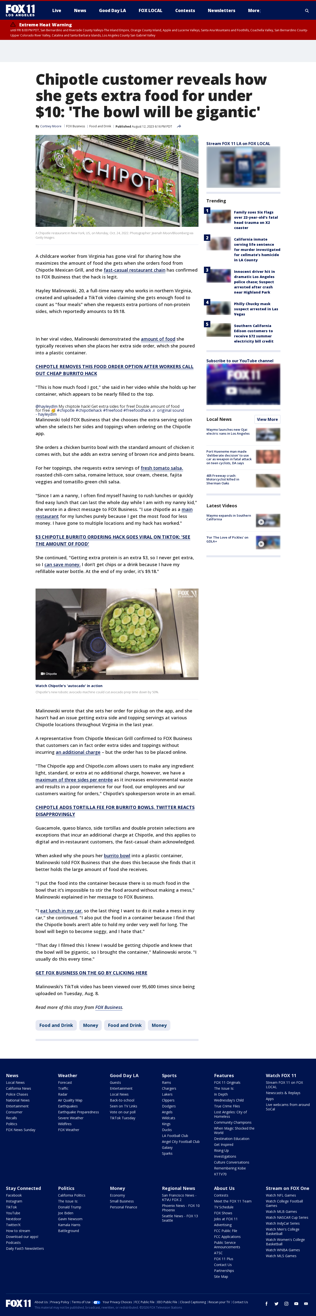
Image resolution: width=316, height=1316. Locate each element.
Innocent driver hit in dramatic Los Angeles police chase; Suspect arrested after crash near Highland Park (254, 282)
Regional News (178, 1188)
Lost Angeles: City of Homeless (230, 1114)
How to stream (18, 1230)
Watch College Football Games (284, 1203)
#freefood (112, 410)
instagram (286, 1304)
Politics (11, 1123)
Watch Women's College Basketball (285, 1241)
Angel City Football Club (181, 1141)
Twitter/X (13, 1224)
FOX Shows (223, 1213)
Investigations (225, 1156)
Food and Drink (100, 126)
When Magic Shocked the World (234, 1130)
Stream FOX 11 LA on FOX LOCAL (238, 143)
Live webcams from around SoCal (288, 1106)
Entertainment (17, 1106)
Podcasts (13, 1242)
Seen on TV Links (123, 1106)
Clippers (168, 1100)
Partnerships (224, 1270)
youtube (296, 1304)
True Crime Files (227, 1106)
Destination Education (231, 1138)
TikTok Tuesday (122, 1118)
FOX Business (75, 126)
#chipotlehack (89, 410)
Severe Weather (70, 1118)
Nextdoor (13, 1219)
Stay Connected (23, 1188)
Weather (67, 1075)
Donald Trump (69, 1207)
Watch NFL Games (281, 1195)
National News (18, 1100)
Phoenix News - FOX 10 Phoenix (181, 1207)
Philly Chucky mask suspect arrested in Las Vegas (256, 308)
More (253, 10)
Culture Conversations (231, 1162)
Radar (62, 1094)
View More (267, 419)
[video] (268, 520)
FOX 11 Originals (227, 1082)
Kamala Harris (69, 1224)
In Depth (221, 1094)
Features (224, 1075)
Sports (169, 1075)
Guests (115, 1082)
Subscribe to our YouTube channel (240, 360)
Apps (270, 1098)
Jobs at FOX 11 (226, 1219)
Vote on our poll (123, 1112)
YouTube (13, 1213)
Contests (221, 1195)
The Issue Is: (224, 1088)
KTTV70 (220, 1174)
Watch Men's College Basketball (282, 1231)
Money (90, 1025)
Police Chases (17, 1094)
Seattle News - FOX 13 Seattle (180, 1218)
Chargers (169, 1088)
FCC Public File (225, 1230)
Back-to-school (122, 1100)
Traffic (63, 1088)
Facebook (14, 1195)
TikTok (11, 1207)
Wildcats (168, 1118)
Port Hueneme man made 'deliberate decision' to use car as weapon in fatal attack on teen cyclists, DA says (229, 457)
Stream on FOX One (287, 1188)
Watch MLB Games (281, 1211)
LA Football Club (175, 1135)
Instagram (14, 1201)
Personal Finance (123, 1207)
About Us (224, 1188)
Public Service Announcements (227, 1244)
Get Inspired (223, 1144)
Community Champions (233, 1122)
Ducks (167, 1129)
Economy (117, 1195)
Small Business (122, 1201)
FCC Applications (227, 1236)
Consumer (14, 1112)
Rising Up (221, 1150)
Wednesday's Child (229, 1100)
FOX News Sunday (20, 1129)
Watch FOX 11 (281, 1075)
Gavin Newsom (70, 1219)
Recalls (11, 1118)
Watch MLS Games (281, 1255)
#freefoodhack (137, 410)
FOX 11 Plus (223, 1258)
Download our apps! (22, 1236)
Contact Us (223, 1264)
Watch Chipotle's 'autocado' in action (69, 685)
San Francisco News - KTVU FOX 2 (179, 1197)
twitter (276, 1304)
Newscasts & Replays (283, 1092)
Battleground (68, 1230)
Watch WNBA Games (283, 1250)
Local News (219, 419)
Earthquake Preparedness (78, 1112)
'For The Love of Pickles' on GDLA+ (227, 539)
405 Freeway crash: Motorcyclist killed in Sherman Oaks (222, 479)
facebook (267, 1304)
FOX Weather (68, 1129)
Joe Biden (65, 1213)
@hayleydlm (47, 406)
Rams (166, 1082)
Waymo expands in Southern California (228, 517)
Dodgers (169, 1106)
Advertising (223, 1224)
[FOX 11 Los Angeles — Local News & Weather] (22, 10)
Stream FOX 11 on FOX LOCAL (284, 1084)
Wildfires (65, 1123)
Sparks (167, 1153)
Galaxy (167, 1147)
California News (18, 1088)
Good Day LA (124, 1075)
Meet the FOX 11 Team (233, 1201)
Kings (166, 1123)
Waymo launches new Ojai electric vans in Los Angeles (228, 431)
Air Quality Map (70, 1100)
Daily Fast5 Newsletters (25, 1248)
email (306, 1304)
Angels (167, 1112)
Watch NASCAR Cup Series (287, 1217)
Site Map (221, 1276)
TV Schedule (224, 1207)
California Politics (71, 1195)
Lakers (167, 1094)
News (12, 1075)
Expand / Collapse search (307, 10)
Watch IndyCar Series (283, 1223)
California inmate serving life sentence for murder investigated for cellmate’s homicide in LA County (257, 249)
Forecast (65, 1082)
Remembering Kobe (230, 1168)
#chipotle (66, 410)
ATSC (218, 1252)
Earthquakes (68, 1106)
